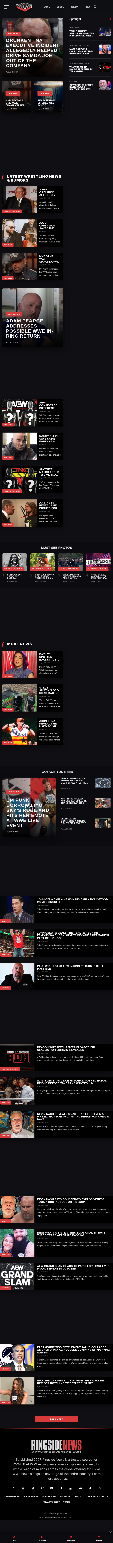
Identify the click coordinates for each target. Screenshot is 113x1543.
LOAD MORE (56, 1419)
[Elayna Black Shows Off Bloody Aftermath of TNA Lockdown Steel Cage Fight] (14, 562)
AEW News (8, 424)
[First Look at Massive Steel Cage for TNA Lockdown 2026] (98, 562)
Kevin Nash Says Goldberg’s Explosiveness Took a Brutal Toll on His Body (70, 1200)
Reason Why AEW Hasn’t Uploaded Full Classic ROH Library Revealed (67, 1048)
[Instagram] (32, 1488)
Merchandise (49, 1497)
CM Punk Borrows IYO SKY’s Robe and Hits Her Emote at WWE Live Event (27, 813)
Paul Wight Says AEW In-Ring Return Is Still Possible (70, 967)
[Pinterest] (42, 1488)
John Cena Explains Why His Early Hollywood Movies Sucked (72, 901)
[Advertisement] (33, 371)
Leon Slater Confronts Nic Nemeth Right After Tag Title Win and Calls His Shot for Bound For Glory (74, 821)
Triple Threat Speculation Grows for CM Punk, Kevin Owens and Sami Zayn (81, 33)
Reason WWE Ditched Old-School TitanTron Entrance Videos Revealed (46, 103)
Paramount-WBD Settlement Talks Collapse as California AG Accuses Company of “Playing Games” (73, 1350)
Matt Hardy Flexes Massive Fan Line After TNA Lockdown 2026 (74, 801)
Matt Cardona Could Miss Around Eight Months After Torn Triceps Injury (81, 51)
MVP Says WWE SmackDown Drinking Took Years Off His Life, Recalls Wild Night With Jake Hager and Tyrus (49, 259)
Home (45, 7)
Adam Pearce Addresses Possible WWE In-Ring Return (29, 328)
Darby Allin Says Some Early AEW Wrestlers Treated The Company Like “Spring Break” (49, 439)
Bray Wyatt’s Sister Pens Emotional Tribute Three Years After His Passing (71, 1234)
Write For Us (31, 1497)
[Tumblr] (61, 1488)
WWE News (13, 34)
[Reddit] (81, 1488)
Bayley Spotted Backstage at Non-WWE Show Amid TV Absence (49, 657)
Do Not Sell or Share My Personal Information (56, 1517)
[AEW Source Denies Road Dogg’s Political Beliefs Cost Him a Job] (105, 85)
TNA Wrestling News (12, 211)
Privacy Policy (51, 1502)
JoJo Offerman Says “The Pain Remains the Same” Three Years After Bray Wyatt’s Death (49, 226)
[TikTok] (90, 1488)
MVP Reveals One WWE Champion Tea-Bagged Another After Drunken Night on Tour (16, 103)
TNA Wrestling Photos (13, 568)
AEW (74, 7)
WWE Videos (14, 314)
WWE (60, 7)
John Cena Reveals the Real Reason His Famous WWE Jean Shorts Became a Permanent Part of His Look (73, 935)
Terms (66, 1502)
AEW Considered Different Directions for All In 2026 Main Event (48, 405)
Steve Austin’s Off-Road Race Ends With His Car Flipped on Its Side (49, 690)
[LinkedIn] (71, 1488)
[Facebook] (13, 1488)
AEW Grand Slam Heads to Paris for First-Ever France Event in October (73, 1267)
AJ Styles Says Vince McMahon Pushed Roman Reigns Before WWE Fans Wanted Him (72, 1082)
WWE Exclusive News (79, 45)
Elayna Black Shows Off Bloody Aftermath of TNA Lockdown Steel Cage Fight (16, 576)
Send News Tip (12, 1497)
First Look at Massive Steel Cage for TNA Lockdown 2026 (99, 576)
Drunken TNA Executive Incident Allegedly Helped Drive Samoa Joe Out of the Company (33, 53)
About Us (65, 1497)
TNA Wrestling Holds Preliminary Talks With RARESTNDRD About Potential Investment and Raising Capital (81, 69)
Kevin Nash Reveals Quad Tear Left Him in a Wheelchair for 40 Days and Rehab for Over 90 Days (73, 1117)
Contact (79, 1497)
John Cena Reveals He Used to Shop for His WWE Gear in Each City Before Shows (49, 724)
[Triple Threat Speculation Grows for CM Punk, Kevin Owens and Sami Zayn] (105, 31)
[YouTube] (52, 1488)
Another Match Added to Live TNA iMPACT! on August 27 (49, 472)
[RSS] (100, 1488)
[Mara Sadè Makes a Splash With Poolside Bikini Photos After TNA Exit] (42, 562)
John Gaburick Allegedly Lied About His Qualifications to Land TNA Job (49, 192)
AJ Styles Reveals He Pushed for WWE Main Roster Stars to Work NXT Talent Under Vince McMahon (49, 505)
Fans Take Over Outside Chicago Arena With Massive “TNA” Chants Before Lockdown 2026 (72, 576)
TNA (87, 7)
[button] (95, 7)
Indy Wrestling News (10, 1069)
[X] (23, 1488)
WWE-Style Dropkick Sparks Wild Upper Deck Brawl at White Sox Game (73, 781)
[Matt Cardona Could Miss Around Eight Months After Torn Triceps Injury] (105, 49)
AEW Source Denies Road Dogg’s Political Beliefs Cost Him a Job (81, 87)
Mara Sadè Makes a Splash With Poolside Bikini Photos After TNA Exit (44, 576)
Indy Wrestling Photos (41, 568)
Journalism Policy (98, 1497)
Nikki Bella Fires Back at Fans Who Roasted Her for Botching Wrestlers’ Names (71, 1382)
